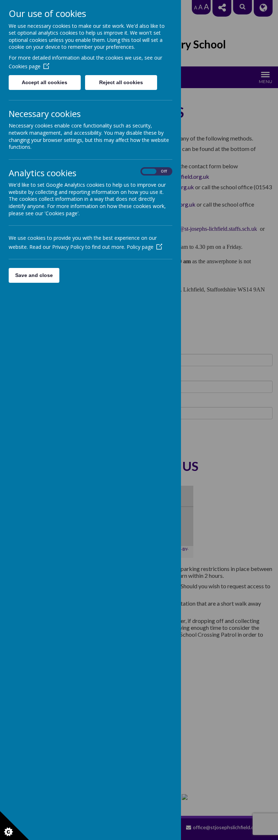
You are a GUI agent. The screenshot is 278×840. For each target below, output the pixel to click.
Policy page (140, 246)
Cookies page (25, 66)
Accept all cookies (44, 82)
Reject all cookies (121, 82)
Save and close (34, 275)
